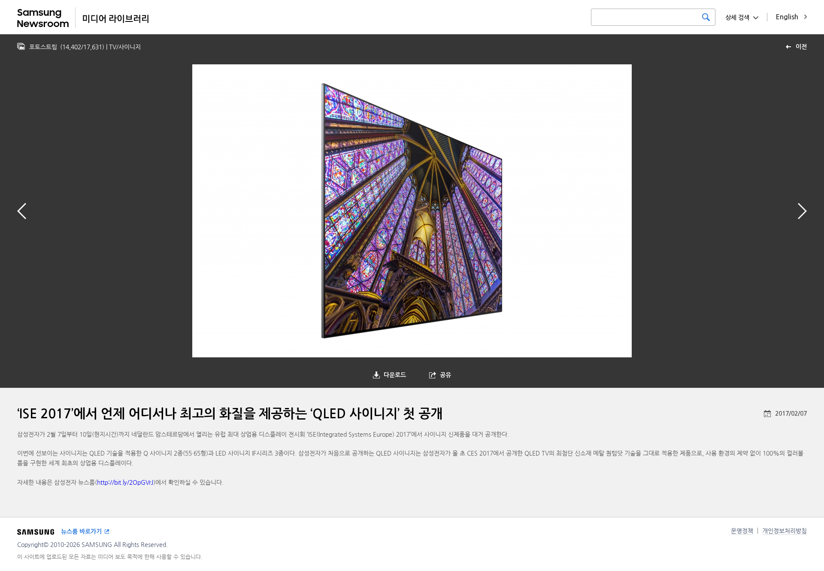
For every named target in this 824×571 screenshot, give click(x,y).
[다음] (802, 211)
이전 (801, 47)
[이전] (21, 211)
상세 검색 (737, 18)
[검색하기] (706, 17)
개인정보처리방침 (784, 530)
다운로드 (395, 375)
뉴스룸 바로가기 (81, 532)
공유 (445, 375)
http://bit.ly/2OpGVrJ (125, 482)
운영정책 (742, 530)
